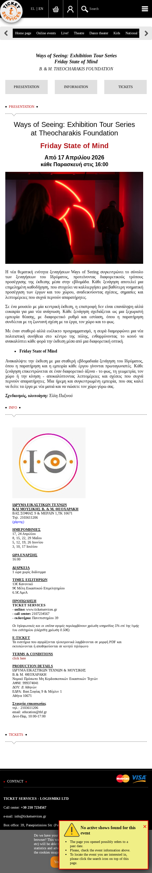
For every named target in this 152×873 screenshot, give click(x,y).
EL (33, 9)
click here (19, 658)
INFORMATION (76, 87)
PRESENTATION (26, 87)
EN (41, 9)
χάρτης (18, 522)
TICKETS (125, 87)
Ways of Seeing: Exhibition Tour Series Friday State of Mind (76, 58)
